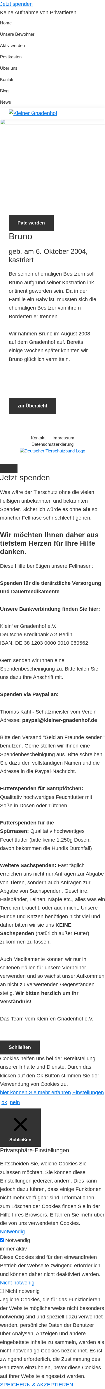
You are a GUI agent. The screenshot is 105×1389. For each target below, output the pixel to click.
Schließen (20, 1047)
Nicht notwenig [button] (17, 1283)
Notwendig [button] (12, 1232)
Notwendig (17, 1240)
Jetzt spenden (16, 4)
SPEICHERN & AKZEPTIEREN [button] (36, 1385)
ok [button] (4, 1102)
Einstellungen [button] (88, 1092)
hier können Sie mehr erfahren (35, 1092)
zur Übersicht (32, 405)
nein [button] (15, 1102)
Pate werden (31, 222)
